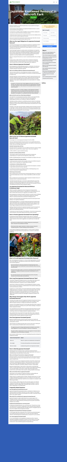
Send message (49, 46)
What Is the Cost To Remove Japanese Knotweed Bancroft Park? (49, 57)
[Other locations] (54, 2)
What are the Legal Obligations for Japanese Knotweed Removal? (49, 53)
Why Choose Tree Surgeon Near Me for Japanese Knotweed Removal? (49, 71)
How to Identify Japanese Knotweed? (49, 76)
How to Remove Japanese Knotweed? (49, 55)
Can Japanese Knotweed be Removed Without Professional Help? (49, 60)
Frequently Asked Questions (48, 78)
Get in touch (33, 17)
